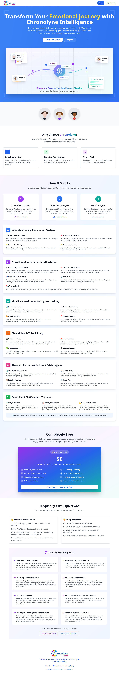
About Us (48, 666)
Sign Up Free (111, 3)
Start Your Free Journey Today (59, 487)
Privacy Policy (70, 666)
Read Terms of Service (69, 634)
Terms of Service (58, 666)
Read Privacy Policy (49, 634)
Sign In (101, 3)
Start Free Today (53, 40)
